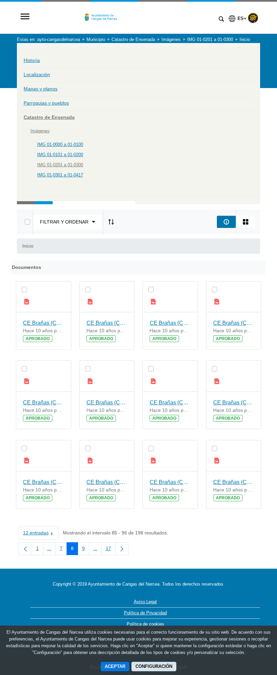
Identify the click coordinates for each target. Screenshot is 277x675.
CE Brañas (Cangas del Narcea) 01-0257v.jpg (107, 323)
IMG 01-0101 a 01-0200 (60, 154)
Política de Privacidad (145, 612)
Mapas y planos (40, 88)
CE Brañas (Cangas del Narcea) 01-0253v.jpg (107, 482)
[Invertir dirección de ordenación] (111, 221)
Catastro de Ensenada (49, 117)
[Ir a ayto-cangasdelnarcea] (123, 17)
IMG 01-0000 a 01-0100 (60, 144)
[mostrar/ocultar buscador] (221, 19)
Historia (32, 60)
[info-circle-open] (226, 222)
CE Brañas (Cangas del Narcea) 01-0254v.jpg (233, 402)
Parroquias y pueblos (46, 103)
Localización (37, 74)
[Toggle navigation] (25, 17)
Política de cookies (145, 624)
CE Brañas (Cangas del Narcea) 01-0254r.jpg (43, 482)
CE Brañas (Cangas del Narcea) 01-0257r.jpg (170, 323)
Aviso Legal (145, 601)
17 (111, 550)
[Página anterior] (25, 548)
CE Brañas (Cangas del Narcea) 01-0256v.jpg (233, 323)
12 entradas (40, 534)
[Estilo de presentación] (245, 222)
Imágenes (40, 130)
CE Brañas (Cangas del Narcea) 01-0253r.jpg (170, 482)
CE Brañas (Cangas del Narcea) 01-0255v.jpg (107, 402)
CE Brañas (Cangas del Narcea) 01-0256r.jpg (43, 402)
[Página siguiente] (122, 548)
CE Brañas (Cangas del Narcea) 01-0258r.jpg (43, 323)
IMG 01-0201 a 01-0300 (60, 164)
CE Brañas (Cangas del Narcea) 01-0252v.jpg (233, 482)
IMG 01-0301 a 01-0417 (60, 174)
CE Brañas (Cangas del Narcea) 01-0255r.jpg (170, 402)
